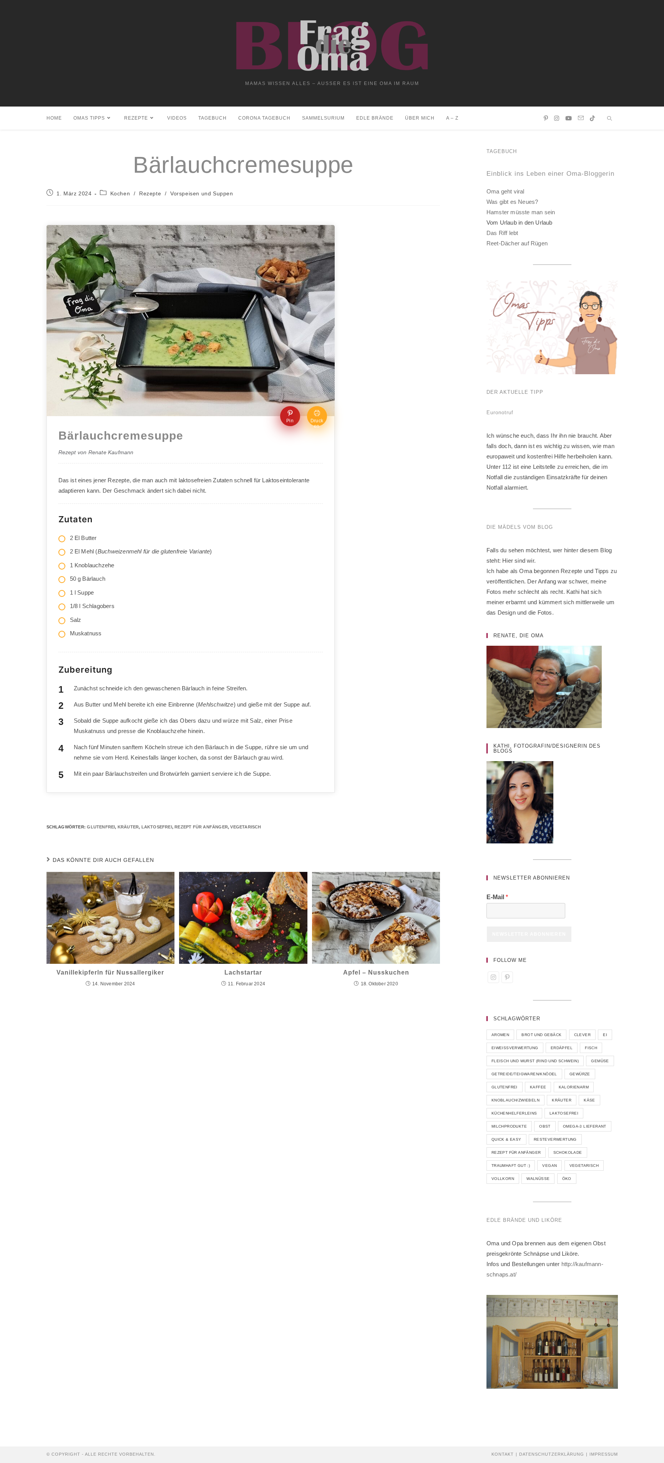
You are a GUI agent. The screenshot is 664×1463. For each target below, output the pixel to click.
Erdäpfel (562, 1048)
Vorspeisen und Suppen (201, 193)
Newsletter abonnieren (529, 934)
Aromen (500, 1035)
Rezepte (150, 193)
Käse (589, 1100)
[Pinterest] (507, 977)
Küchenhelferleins (514, 1113)
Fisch (591, 1048)
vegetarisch (245, 827)
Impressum (603, 1454)
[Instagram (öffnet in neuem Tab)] (556, 118)
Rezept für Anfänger (201, 827)
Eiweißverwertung (514, 1048)
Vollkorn (502, 1178)
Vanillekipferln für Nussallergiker (110, 972)
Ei (605, 1035)
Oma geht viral (505, 191)
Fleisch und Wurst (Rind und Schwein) (535, 1061)
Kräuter (128, 827)
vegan (549, 1165)
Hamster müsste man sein (520, 212)
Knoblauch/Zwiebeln (515, 1100)
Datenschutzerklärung (551, 1454)
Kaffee (538, 1087)
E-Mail (497, 897)
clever (582, 1035)
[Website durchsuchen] (609, 119)
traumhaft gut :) (510, 1165)
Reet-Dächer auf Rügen (517, 243)
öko (566, 1178)
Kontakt (502, 1454)
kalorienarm (574, 1087)
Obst (545, 1126)
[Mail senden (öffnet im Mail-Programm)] (581, 118)
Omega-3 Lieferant (584, 1126)
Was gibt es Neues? (512, 201)
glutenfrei (101, 827)
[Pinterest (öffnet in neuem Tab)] (546, 118)
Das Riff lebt (502, 233)
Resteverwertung (555, 1139)
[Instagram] (493, 977)
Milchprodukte (509, 1126)
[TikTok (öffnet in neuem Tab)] (592, 118)
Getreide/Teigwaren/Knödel (524, 1074)
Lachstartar (243, 972)
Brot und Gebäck (541, 1035)
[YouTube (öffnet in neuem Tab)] (568, 118)
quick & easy (506, 1139)
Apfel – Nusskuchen (376, 972)
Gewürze (579, 1074)
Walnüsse (537, 1178)
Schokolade (567, 1152)
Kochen (120, 193)
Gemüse (600, 1061)
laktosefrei (156, 827)
